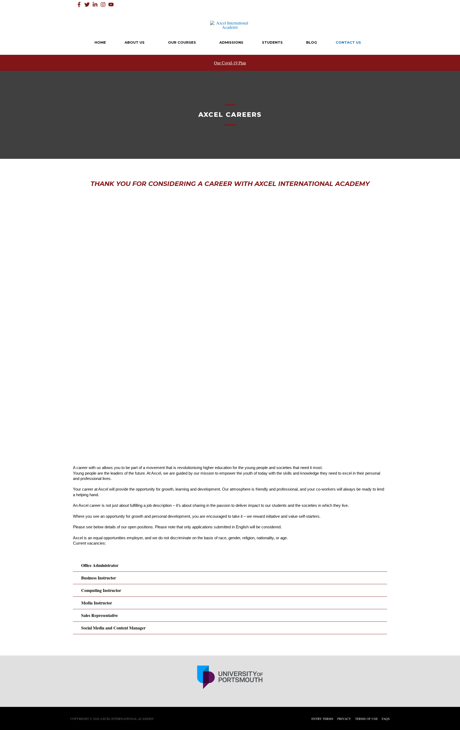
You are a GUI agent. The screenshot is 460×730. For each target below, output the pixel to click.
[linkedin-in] (95, 4)
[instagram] (103, 4)
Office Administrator (99, 565)
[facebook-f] (79, 4)
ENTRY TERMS (322, 718)
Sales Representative (99, 615)
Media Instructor (96, 603)
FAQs (386, 718)
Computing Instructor (101, 590)
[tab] (230, 565)
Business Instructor (98, 578)
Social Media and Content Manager (113, 628)
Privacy (344, 718)
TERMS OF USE (366, 718)
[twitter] (87, 4)
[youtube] (111, 4)
